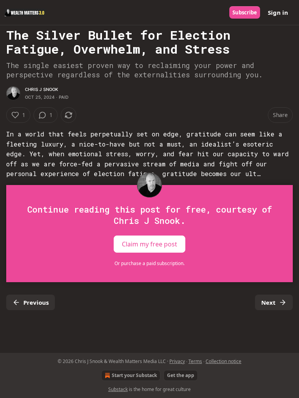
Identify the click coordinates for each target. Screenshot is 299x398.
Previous (36, 302)
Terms (195, 361)
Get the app (180, 375)
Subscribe (244, 12)
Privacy (177, 361)
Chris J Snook (41, 89)
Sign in (278, 12)
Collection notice (223, 361)
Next (268, 302)
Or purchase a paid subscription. (149, 263)
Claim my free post (149, 244)
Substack (118, 389)
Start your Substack (134, 375)
